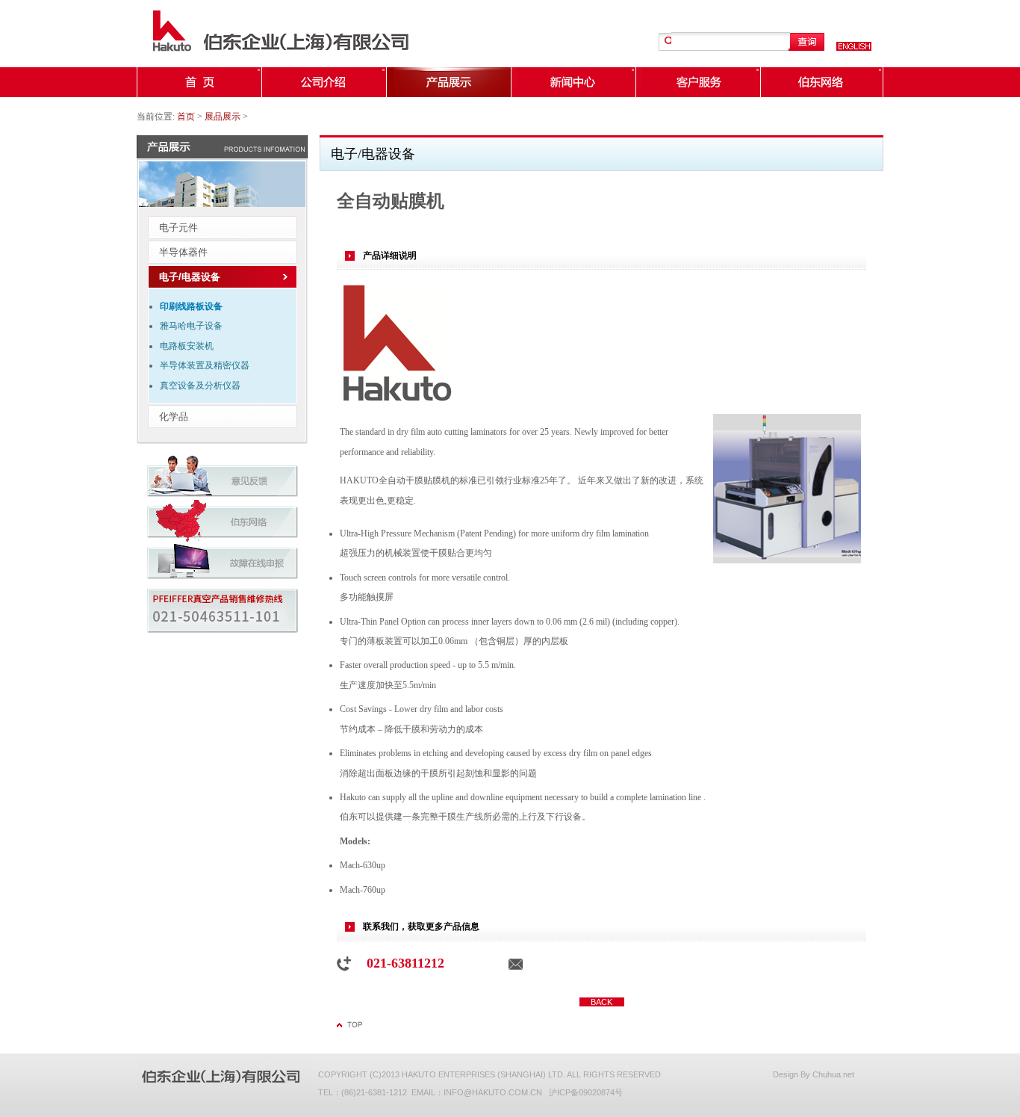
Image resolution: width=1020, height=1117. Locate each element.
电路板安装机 (187, 346)
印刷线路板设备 (191, 306)
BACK (601, 1001)
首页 (186, 116)
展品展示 (222, 116)
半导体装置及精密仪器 (204, 365)
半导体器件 (183, 252)
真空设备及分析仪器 (200, 385)
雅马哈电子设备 (191, 326)
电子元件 (178, 227)
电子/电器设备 (189, 276)
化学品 (173, 416)
